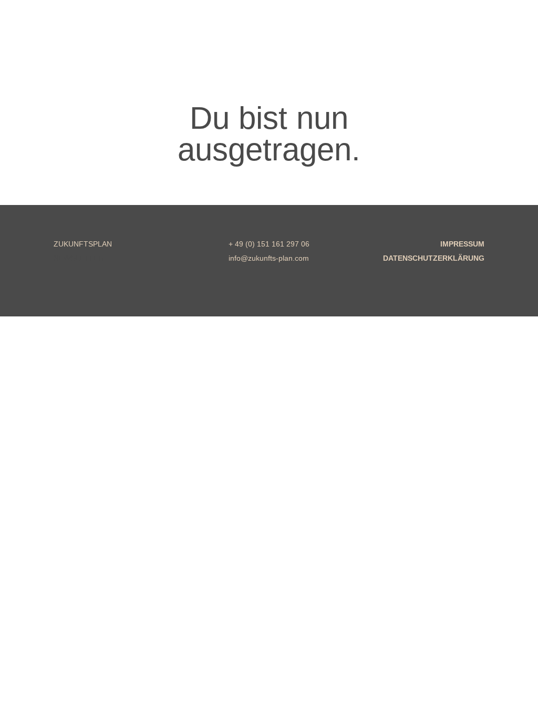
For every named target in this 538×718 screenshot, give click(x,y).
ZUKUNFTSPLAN (83, 244)
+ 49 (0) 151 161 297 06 (269, 244)
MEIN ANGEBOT (73, 47)
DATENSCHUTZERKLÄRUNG (433, 258)
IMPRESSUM (462, 244)
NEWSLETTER (79, 258)
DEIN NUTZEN (175, 47)
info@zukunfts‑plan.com (269, 258)
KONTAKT (334, 47)
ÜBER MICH (258, 47)
